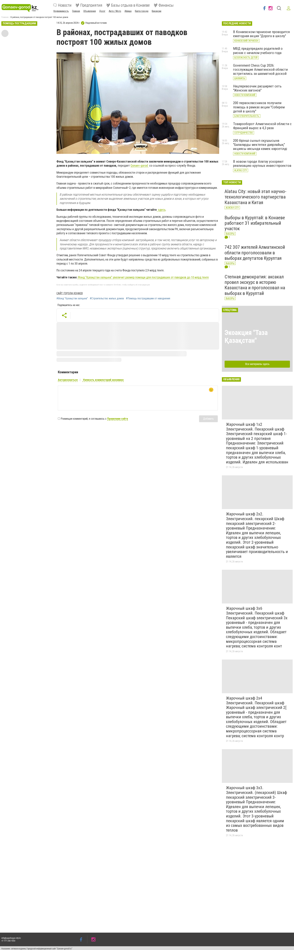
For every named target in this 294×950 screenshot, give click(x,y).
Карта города (141, 11)
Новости (64, 5)
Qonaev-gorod (139, 165)
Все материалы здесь (257, 364)
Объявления (89, 11)
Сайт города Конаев (69, 293)
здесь (161, 209)
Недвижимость (61, 11)
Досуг (102, 11)
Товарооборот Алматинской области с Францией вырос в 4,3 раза (262, 126)
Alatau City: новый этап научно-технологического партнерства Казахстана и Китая (255, 197)
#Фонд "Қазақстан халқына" (72, 298)
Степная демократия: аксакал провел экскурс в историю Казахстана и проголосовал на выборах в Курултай (255, 285)
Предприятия (91, 5)
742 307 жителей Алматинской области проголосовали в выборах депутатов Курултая (255, 252)
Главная (76, 11)
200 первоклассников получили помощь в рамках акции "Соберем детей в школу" (259, 107)
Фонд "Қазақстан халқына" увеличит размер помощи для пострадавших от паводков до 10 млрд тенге (143, 277)
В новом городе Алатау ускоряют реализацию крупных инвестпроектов (262, 163)
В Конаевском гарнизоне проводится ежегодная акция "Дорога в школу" (261, 34)
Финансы (166, 5)
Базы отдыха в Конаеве (130, 5)
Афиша (128, 11)
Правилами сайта (117, 418)
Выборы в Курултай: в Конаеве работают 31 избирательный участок (255, 223)
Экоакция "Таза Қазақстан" (246, 336)
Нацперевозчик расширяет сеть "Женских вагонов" (257, 88)
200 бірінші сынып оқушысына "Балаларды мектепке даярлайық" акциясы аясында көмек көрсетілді (260, 145)
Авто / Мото (115, 11)
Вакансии (156, 11)
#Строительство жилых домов (107, 298)
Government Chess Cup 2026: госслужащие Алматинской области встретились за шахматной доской (260, 69)
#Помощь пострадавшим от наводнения (148, 298)
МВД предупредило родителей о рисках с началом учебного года (258, 51)
